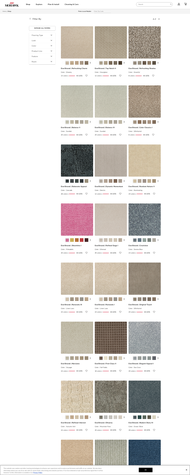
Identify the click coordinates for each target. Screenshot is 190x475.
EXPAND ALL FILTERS (42, 28)
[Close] (186, 469)
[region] (95, 470)
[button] (42, 35)
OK (146, 470)
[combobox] (154, 4)
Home (4, 11)
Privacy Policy (37, 473)
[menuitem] (154, 4)
